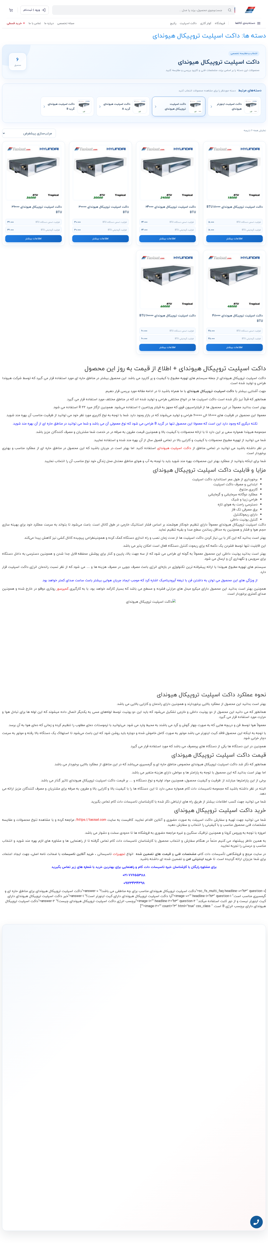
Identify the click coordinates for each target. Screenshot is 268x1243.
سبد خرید (114, 1111)
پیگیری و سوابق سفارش (108, 1118)
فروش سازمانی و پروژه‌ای (55, 1104)
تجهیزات (119, 854)
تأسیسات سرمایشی (148, 1092)
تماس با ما (34, 23)
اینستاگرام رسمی (59, 1130)
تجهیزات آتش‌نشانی (162, 1137)
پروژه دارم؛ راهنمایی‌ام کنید (178, 1036)
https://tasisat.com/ (91, 820)
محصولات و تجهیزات (162, 1083)
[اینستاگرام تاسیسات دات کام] (75, 1217)
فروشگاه (220, 23)
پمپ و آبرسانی (164, 1105)
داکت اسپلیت (188, 23)
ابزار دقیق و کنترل (163, 1130)
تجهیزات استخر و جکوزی (160, 1111)
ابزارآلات (168, 1124)
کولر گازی (205, 23)
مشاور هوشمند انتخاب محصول (96, 1092)
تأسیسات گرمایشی (162, 1098)
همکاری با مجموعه (58, 1110)
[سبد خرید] (11, 10)
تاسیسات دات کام (151, 867)
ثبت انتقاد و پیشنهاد (57, 1123)
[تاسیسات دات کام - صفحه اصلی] (250, 10)
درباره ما (49, 23)
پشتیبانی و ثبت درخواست (107, 1124)
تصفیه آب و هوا (164, 1118)
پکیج (173, 23)
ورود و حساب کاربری (110, 1105)
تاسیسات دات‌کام (59, 1083)
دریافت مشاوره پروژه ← (67, 1192)
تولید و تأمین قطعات (57, 1117)
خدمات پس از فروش (109, 1130)
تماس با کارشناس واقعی (221, 1036)
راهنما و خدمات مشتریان (107, 1083)
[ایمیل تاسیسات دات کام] (57, 1217)
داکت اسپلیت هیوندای (175, 448)
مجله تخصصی (65, 23)
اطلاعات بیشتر (234, 238)
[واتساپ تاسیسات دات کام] (66, 1217)
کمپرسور (62, 589)
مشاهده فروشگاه (111, 1098)
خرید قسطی (14, 23)
